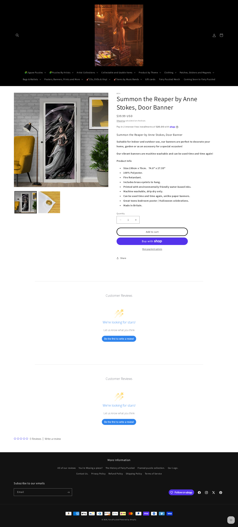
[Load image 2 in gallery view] (49, 202)
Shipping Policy (134, 473)
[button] (17, 35)
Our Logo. (173, 467)
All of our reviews (66, 467)
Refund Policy (115, 473)
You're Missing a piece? (90, 467)
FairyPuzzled (113, 519)
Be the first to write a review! (119, 338)
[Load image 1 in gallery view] (26, 202)
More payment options (152, 249)
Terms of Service (153, 473)
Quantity (121, 213)
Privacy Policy (98, 473)
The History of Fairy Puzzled (120, 467)
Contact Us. (82, 473)
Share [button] (123, 258)
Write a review (53, 438)
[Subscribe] (68, 492)
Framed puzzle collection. (151, 467)
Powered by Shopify (128, 519)
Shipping (121, 120)
